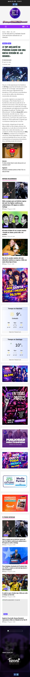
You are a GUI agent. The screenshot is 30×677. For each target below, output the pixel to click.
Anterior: (14, 163)
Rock (9, 43)
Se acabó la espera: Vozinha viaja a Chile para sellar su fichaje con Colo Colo (15, 594)
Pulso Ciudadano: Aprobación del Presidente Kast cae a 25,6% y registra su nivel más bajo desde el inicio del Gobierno (14, 568)
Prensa (5, 209)
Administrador (7, 60)
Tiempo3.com (17, 332)
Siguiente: (13, 169)
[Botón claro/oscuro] (23, 26)
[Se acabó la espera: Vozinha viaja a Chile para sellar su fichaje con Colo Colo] (15, 582)
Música (4, 43)
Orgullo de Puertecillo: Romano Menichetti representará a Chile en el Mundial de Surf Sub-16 (14, 619)
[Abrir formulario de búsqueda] (27, 26)
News (5, 562)
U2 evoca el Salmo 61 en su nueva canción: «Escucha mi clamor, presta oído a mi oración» (14, 232)
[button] (5, 26)
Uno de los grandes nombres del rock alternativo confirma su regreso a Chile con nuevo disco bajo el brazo (14, 260)
